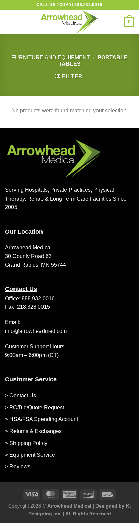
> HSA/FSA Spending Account (41, 419)
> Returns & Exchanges (33, 431)
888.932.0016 (38, 298)
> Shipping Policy (26, 443)
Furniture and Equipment (50, 57)
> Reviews (17, 466)
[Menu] (9, 21)
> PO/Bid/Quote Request (34, 407)
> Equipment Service (30, 455)
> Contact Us (20, 395)
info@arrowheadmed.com (36, 331)
